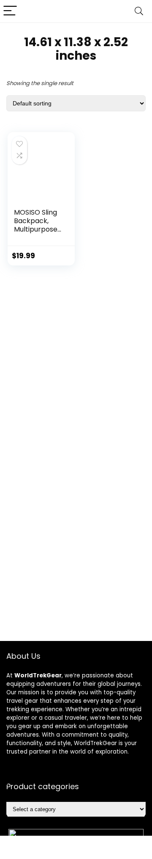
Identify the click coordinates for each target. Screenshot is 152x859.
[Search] (139, 11)
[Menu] (10, 11)
